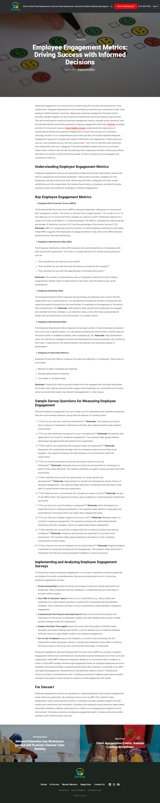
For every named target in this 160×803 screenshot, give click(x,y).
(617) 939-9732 (144, 6)
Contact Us (99, 784)
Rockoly (111, 124)
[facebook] (118, 784)
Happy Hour (85, 784)
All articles (81, 40)
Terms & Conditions (78, 790)
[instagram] (114, 784)
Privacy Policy (63, 790)
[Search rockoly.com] (111, 6)
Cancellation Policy (94, 790)
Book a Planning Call (125, 6)
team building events (76, 128)
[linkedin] (110, 784)
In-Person (54, 784)
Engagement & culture (86, 70)
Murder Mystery (69, 784)
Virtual (44, 784)
